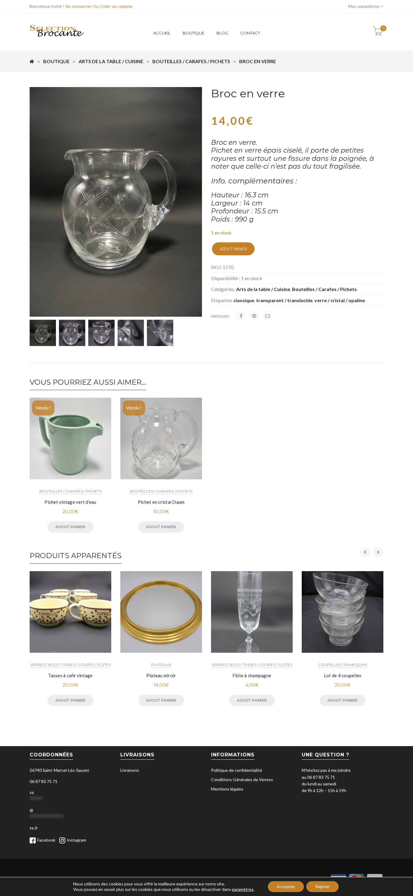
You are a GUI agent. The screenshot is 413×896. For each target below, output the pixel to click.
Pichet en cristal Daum (161, 502)
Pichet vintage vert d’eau (70, 502)
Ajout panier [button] (70, 700)
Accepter (286, 886)
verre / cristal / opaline (339, 300)
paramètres (243, 889)
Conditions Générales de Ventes (242, 779)
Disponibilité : (225, 278)
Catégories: (223, 289)
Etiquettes (222, 300)
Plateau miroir (161, 675)
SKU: (216, 267)
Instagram (76, 840)
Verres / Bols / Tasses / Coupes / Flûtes (70, 664)
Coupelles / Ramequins (342, 664)
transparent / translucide (284, 300)
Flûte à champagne (252, 675)
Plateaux (161, 664)
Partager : (220, 316)
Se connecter (78, 6)
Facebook (46, 840)
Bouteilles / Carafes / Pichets (191, 61)
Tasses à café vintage (70, 675)
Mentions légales (227, 788)
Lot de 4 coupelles (343, 675)
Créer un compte (116, 6)
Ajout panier (233, 248)
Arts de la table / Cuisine (111, 61)
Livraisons (129, 770)
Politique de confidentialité (236, 770)
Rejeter (322, 886)
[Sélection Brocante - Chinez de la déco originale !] (57, 40)
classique (243, 300)
